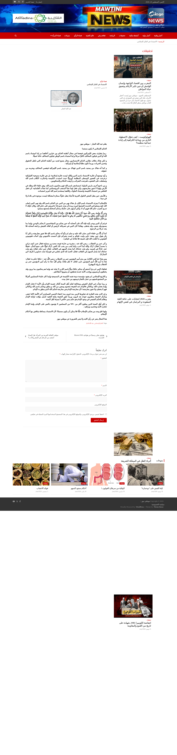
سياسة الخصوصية (158, 504)
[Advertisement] (66, 62)
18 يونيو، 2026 (158, 491)
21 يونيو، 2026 (147, 629)
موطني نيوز (160, 25)
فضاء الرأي (78, 36)
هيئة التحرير (30, 2)
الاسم (104, 385)
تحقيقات (122, 36)
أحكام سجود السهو (78, 488)
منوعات (67, 36)
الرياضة (112, 36)
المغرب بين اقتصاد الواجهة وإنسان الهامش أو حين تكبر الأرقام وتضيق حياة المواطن (135, 86)
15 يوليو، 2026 (147, 146)
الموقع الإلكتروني (100, 405)
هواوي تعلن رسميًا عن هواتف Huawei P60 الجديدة (89, 336)
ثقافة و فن (102, 36)
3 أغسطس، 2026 (146, 92)
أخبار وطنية (158, 36)
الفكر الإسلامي (98, 323)
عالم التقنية (90, 36)
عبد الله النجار (90, 323)
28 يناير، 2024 (82, 491)
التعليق (103, 358)
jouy (95, 88)
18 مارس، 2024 (120, 491)
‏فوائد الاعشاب (42, 488)
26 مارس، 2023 (102, 88)
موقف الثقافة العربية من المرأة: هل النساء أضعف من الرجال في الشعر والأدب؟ (43, 336)
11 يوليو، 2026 (147, 305)
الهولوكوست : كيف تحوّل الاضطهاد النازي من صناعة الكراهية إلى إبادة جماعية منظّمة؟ (134, 140)
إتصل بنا (39, 2)
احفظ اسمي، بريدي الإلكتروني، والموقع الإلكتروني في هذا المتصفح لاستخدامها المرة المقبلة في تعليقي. (67, 414)
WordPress (140, 507)
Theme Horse (158, 507)
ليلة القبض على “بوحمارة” (152, 488)
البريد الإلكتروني (100, 395)
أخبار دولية (146, 36)
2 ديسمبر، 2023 (43, 491)
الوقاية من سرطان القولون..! (113, 488)
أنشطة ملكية (133, 36)
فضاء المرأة (56, 36)
